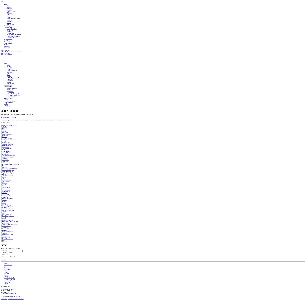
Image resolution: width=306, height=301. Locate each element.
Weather (6, 272)
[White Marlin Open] (12, 51)
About (5, 263)
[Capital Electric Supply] (7, 173)
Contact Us (6, 276)
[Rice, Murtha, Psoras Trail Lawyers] (10, 164)
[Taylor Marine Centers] (7, 239)
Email (3, 254)
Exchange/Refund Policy (10, 279)
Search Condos (12, 117)
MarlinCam (7, 269)
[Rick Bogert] (4, 132)
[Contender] (4, 137)
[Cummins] (4, 158)
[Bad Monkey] (5, 150)
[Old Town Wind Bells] (7, 157)
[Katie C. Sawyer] (5, 241)
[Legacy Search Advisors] (7, 208)
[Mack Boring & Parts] (7, 171)
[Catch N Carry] (5, 181)
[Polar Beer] (4, 193)
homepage (51, 120)
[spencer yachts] (5, 154)
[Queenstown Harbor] (6, 227)
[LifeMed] (3, 162)
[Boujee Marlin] (5, 223)
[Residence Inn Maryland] (7, 170)
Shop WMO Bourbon (6, 54)
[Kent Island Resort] (6, 229)
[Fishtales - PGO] (5, 197)
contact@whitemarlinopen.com (8, 293)
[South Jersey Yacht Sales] (7, 210)
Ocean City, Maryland (18, 299)
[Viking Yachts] (5, 160)
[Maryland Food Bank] (7, 195)
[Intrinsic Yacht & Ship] (7, 234)
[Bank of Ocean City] (6, 134)
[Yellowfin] (4, 167)
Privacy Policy (7, 282)
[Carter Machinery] (6, 180)
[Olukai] (3, 213)
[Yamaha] (3, 131)
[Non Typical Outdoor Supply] (9, 168)
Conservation (7, 268)
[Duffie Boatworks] (6, 151)
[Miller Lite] (4, 127)
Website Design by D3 (6, 299)
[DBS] (2, 178)
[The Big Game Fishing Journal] (9, 139)
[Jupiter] (3, 240)
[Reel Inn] (3, 174)
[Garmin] (3, 177)
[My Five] (3, 211)
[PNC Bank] (4, 204)
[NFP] (2, 188)
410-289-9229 (8, 290)
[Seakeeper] (4, 183)
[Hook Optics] (4, 135)
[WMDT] (3, 218)
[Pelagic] (3, 201)
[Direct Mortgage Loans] (7, 216)
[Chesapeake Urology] (7, 148)
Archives (6, 275)
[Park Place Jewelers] (6, 138)
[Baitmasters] (4, 161)
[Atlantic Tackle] (5, 142)
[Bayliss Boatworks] (6, 145)
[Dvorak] (3, 203)
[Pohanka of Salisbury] (7, 198)
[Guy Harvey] (4, 184)
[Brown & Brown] (6, 226)
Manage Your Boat (5, 50)
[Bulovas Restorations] (7, 231)
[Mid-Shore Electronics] (7, 144)
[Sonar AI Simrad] (5, 237)
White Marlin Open (15, 296)
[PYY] (3, 165)
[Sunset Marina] (5, 147)
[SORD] (3, 129)
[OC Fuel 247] (5, 217)
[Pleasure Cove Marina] (7, 214)
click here (38, 120)
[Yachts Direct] (5, 194)
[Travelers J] (4, 233)
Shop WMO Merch (5, 53)
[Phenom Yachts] (5, 187)
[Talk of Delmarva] (6, 152)
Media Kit (6, 273)
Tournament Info (8, 265)
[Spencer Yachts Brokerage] (8, 155)
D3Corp (9, 122)
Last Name (4, 252)
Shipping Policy (8, 280)
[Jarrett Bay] (4, 200)
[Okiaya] (3, 141)
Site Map (6, 283)
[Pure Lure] (12, 125)
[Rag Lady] (4, 230)
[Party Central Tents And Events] (9, 221)
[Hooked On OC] (5, 190)
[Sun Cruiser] (4, 128)
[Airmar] (3, 185)
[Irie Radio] (4, 207)
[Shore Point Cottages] (7, 220)
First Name (4, 250)
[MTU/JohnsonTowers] (7, 175)
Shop (5, 266)
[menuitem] (5, 4)
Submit (4, 259)
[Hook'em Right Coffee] (7, 206)
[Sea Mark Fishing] (6, 191)
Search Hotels (4, 117)
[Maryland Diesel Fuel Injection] (9, 224)
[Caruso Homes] (5, 236)
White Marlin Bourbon (9, 278)
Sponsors (6, 270)
